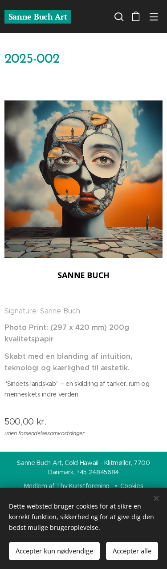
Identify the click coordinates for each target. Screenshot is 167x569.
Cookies (131, 486)
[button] (118, 16)
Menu (154, 16)
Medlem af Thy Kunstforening (67, 486)
